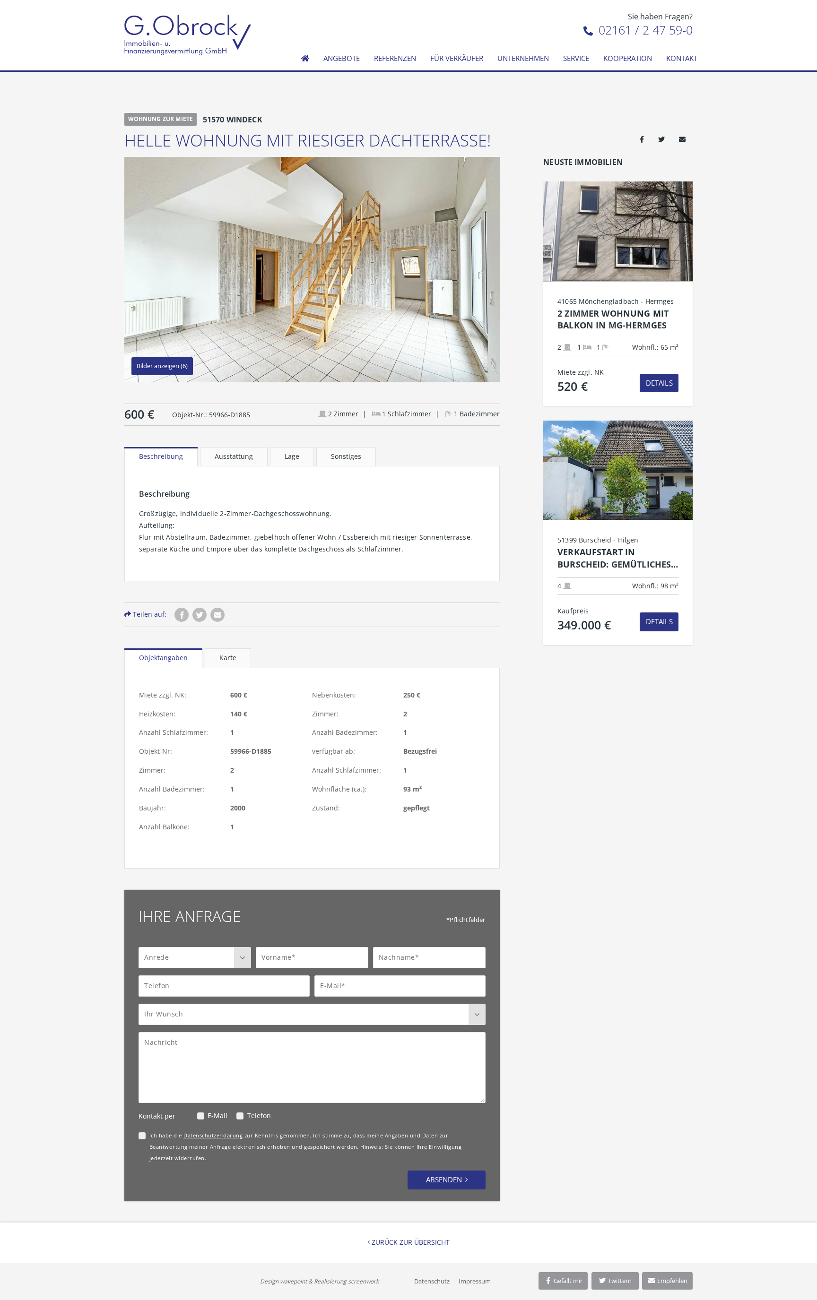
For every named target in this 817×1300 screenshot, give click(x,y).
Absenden (444, 1179)
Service (576, 58)
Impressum (475, 1281)
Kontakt (681, 58)
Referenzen (395, 58)
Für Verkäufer (456, 58)
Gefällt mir (567, 1280)
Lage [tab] (292, 456)
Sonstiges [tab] (346, 456)
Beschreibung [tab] (161, 456)
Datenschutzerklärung (213, 1135)
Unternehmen (523, 58)
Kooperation (627, 58)
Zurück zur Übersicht (410, 1242)
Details (659, 382)
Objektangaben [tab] (163, 657)
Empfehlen (671, 1280)
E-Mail (217, 1115)
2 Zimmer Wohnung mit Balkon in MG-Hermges (613, 319)
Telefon (259, 1115)
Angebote (341, 58)
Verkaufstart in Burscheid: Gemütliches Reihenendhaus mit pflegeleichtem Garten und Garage (614, 558)
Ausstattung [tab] (234, 456)
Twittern (619, 1280)
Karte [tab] (227, 657)
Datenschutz (432, 1281)
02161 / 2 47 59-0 (644, 30)
